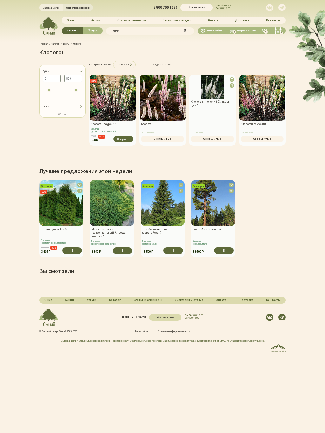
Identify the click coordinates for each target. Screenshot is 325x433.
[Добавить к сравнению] (132, 85)
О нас (71, 20)
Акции (95, 20)
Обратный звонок (196, 7)
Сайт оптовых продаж (78, 7)
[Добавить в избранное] (132, 79)
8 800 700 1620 (165, 8)
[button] (39, 218)
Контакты (273, 20)
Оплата (213, 20)
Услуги (92, 30)
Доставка (242, 20)
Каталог (72, 30)
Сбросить (62, 114)
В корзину (123, 139)
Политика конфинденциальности (174, 331)
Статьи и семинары (131, 20)
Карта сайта (141, 331)
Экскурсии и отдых (177, 20)
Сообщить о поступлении (162, 139)
